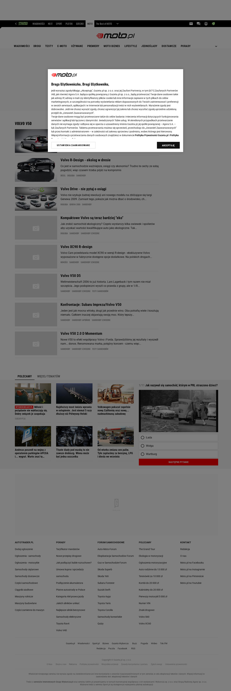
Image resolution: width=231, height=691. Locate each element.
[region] (115, 110)
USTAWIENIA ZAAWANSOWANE (73, 145)
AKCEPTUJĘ (168, 145)
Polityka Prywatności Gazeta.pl (151, 135)
